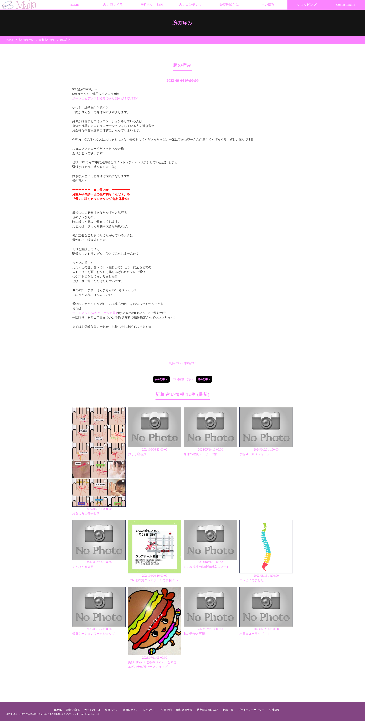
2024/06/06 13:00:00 (147, 452)
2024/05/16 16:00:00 (203, 452)
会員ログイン (131, 709)
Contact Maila (345, 4)
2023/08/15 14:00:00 (259, 578)
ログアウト (150, 709)
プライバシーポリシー (251, 709)
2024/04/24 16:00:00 (92, 564)
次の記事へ (161, 379)
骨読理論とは (229, 4)
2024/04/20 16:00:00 (153, 578)
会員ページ (112, 709)
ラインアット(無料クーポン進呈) (94, 313)
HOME (74, 4)
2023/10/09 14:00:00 (206, 564)
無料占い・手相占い (182, 363)
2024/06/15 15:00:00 (92, 511)
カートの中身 (92, 709)
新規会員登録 (184, 709)
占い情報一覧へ (182, 379)
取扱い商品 (73, 709)
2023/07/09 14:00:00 (203, 631)
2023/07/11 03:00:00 (153, 662)
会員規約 (166, 709)
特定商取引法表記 (208, 709)
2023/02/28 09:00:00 (259, 631)
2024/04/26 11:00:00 (259, 452)
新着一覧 (228, 709)
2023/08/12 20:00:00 (93, 631)
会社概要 (274, 709)
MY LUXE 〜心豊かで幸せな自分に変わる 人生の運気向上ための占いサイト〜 (44, 714)
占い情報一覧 (26, 39)
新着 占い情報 (47, 39)
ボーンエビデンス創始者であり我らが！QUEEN (105, 98)
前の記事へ (204, 379)
